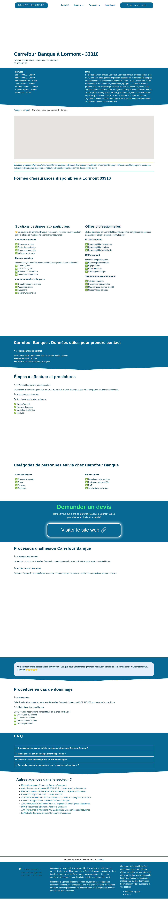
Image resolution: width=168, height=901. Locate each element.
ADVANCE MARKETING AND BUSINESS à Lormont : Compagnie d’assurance (56, 798)
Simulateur (110, 5)
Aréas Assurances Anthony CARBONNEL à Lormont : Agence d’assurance (53, 788)
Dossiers (93, 5)
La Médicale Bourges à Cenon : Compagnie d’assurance (46, 813)
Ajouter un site (137, 5)
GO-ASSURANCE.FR (31, 5)
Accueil (17, 110)
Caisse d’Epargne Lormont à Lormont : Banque (41, 794)
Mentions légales (132, 892)
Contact (128, 894)
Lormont (26, 110)
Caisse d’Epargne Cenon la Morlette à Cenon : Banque (45, 801)
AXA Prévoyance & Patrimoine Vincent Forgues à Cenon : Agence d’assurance (55, 804)
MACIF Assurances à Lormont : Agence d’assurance (44, 807)
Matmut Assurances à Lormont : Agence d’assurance (44, 785)
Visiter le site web (80, 530)
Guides (77, 5)
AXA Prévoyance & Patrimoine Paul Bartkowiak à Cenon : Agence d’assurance (55, 810)
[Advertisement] (84, 29)
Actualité (65, 5)
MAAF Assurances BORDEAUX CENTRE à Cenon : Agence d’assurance (53, 791)
